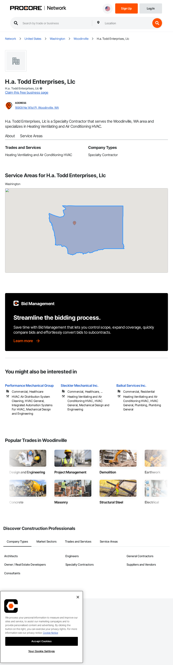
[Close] (77, 597)
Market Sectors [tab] (46, 541)
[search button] (157, 23)
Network (56, 8)
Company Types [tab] (17, 541)
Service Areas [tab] (109, 541)
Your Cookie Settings (41, 651)
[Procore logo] (26, 8)
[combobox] (126, 23)
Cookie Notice (50, 632)
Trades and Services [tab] (78, 541)
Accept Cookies (41, 641)
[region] (41, 627)
